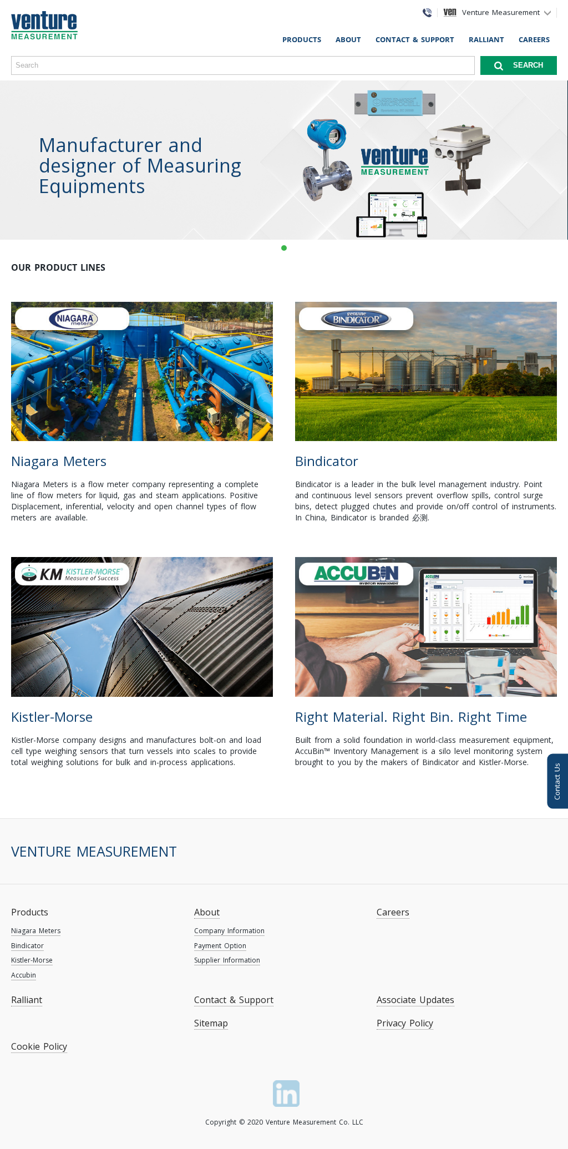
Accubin (23, 975)
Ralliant (486, 39)
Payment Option (220, 945)
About (348, 39)
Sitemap (211, 1023)
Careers (534, 39)
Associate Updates (415, 1000)
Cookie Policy (39, 1046)
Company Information (229, 930)
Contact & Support (415, 39)
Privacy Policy (405, 1023)
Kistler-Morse (32, 960)
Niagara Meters (35, 930)
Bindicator (27, 945)
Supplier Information (227, 960)
